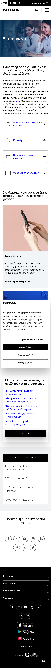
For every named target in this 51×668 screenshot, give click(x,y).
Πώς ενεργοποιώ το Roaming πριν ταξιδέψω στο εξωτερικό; (22, 408)
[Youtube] (25, 607)
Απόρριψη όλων (25, 363)
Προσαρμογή (24, 355)
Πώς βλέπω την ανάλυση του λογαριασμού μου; (19, 392)
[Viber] (28, 616)
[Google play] (26, 631)
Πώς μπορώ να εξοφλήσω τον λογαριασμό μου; (20, 415)
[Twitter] (19, 607)
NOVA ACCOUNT (38, 3)
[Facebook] (12, 607)
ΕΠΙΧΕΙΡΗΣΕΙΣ (14, 3)
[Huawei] (26, 638)
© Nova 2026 (26, 646)
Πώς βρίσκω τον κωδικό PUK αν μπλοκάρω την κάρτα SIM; (20, 400)
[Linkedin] (38, 607)
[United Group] (26, 655)
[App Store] (26, 625)
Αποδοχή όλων (25, 347)
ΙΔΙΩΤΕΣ (4, 3)
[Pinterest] (22, 616)
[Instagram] (32, 607)
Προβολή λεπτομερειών (32, 339)
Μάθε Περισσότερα (15, 281)
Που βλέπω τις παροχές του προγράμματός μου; (19, 423)
